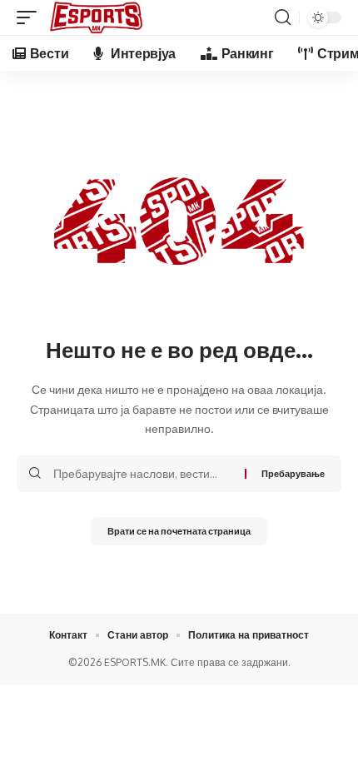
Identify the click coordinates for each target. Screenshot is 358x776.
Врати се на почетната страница (179, 530)
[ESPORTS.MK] (96, 17)
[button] (31, 17)
